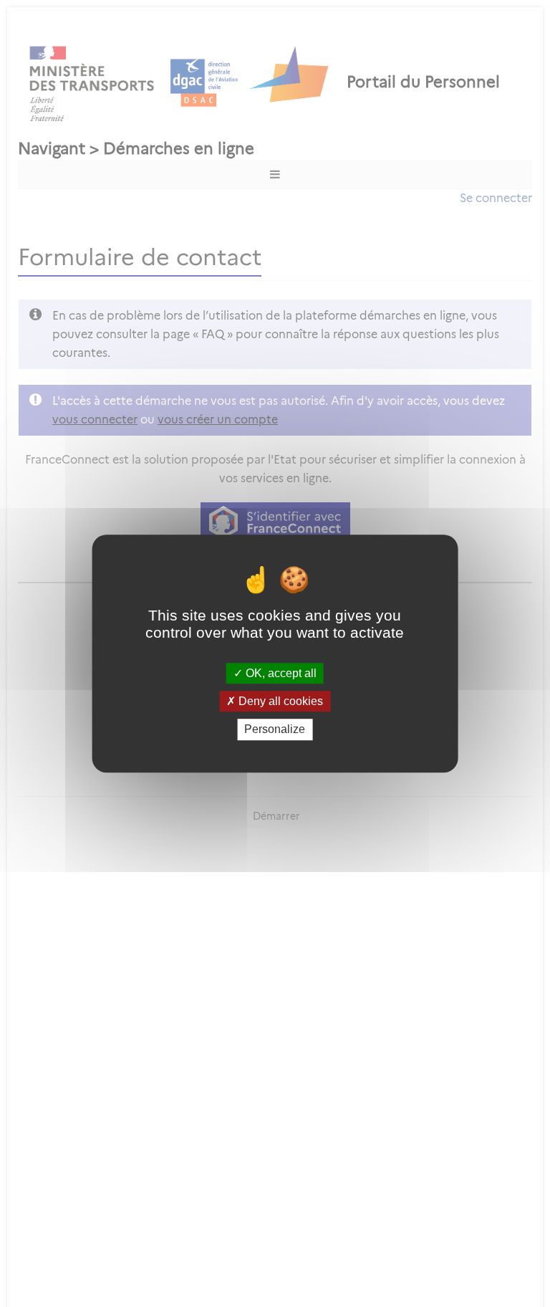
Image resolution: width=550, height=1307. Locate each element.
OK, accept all (280, 673)
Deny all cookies (279, 701)
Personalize (274, 730)
